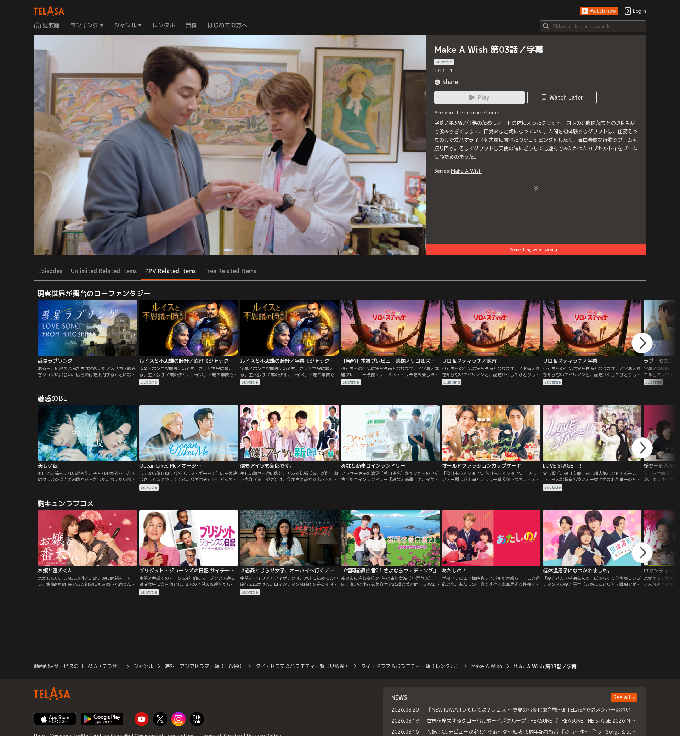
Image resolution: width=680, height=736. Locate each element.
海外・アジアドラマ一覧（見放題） (204, 666)
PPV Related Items (170, 271)
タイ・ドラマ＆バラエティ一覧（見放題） (302, 666)
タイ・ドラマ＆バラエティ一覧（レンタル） (410, 666)
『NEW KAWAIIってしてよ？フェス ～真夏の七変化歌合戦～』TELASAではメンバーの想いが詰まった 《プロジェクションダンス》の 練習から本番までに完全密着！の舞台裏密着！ (532, 709)
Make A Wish (466, 171)
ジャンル (143, 666)
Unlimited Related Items (104, 271)
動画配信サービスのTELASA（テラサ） (78, 666)
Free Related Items (230, 271)
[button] (599, 11)
